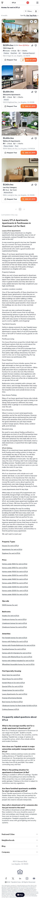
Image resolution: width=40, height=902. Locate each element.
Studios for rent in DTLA (10, 616)
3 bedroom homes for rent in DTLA (14, 627)
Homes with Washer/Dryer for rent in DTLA (17, 657)
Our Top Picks (31, 15)
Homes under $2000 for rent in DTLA (15, 587)
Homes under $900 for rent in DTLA (14, 568)
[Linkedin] (20, 878)
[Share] (32, 45)
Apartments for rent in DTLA (12, 549)
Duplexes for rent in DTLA (11, 553)
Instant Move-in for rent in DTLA (13, 683)
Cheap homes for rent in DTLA (13, 690)
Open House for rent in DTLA (12, 679)
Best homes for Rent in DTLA (12, 702)
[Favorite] (35, 45)
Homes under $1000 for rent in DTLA (15, 571)
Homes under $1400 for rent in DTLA (15, 579)
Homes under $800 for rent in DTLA (14, 564)
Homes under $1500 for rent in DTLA (15, 583)
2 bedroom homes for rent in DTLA (14, 623)
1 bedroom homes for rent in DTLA (14, 619)
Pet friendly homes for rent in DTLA (14, 638)
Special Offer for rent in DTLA (12, 686)
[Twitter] (13, 878)
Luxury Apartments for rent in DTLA (14, 694)
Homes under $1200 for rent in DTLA (15, 575)
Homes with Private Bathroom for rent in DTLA (18, 645)
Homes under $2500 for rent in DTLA (15, 591)
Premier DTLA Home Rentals (12, 698)
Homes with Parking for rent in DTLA (15, 641)
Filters (30, 11)
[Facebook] (6, 878)
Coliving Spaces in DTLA (10, 709)
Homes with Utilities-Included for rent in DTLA (18, 661)
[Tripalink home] (2, 2)
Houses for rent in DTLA (10, 546)
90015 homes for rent (9, 605)
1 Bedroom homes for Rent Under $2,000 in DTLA (19, 705)
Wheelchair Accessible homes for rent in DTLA (18, 664)
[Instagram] (27, 878)
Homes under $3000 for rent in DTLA (15, 594)
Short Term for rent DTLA (11, 675)
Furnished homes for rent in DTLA (14, 649)
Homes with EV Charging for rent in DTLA (16, 653)
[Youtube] (34, 878)
